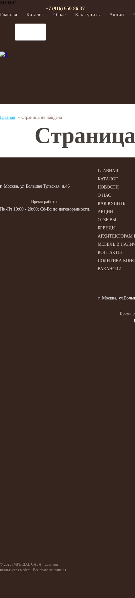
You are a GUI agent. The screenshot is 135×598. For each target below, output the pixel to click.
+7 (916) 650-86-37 (65, 8)
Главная (8, 14)
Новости (108, 187)
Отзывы (107, 219)
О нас (59, 14)
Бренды (107, 228)
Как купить (87, 14)
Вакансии (110, 268)
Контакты (110, 252)
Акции (116, 14)
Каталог (35, 14)
